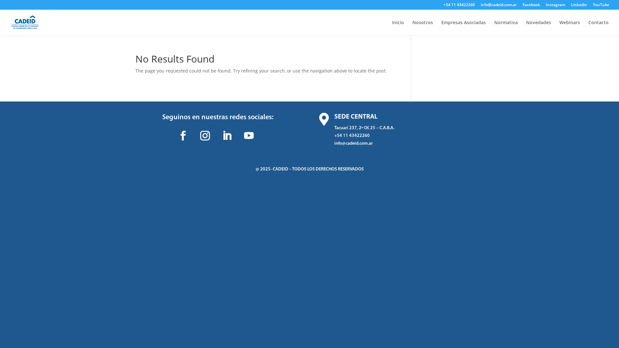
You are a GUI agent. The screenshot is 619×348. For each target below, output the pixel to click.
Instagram (555, 5)
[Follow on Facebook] (183, 135)
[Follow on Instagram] (205, 135)
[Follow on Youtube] (249, 135)
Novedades (538, 22)
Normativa (506, 22)
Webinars (569, 22)
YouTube (601, 5)
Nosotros (422, 22)
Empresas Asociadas (463, 22)
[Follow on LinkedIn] (227, 135)
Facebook (531, 5)
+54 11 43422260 (459, 5)
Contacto (598, 22)
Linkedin (579, 5)
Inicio (398, 22)
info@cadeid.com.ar (499, 5)
